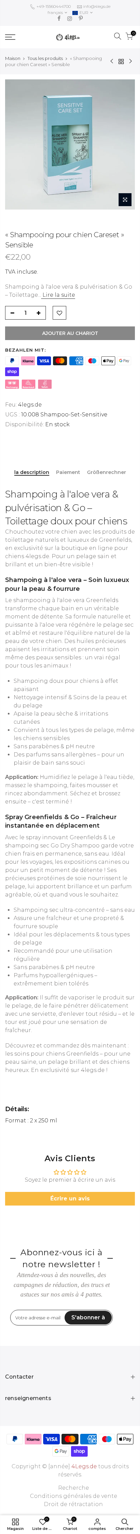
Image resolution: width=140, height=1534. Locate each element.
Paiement (68, 472)
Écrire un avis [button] (70, 1198)
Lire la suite (58, 295)
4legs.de (30, 404)
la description (31, 472)
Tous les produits (45, 58)
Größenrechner (106, 472)
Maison (12, 58)
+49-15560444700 (53, 6)
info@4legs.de (96, 6)
